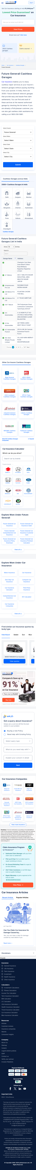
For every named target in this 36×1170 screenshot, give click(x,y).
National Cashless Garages (26, 431)
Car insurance (7, 82)
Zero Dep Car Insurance (9, 580)
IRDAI (3, 1097)
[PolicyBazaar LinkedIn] (20, 1088)
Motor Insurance (9, 572)
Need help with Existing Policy (19, 734)
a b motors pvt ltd (10, 293)
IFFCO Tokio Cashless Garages (26, 396)
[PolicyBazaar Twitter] (15, 1088)
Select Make (6, 136)
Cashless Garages (20, 65)
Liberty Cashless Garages (26, 413)
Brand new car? (18, 35)
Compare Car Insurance (26, 580)
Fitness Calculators (10, 990)
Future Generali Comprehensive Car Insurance (9, 533)
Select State (6, 144)
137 (25, 347)
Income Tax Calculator (9, 993)
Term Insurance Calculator (10, 996)
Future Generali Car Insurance (9, 524)
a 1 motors (8, 275)
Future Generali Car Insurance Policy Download (9, 541)
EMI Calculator (6, 999)
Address (20, 258)
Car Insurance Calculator (9, 589)
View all (17, 549)
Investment (7, 974)
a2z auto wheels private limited (10, 340)
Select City (6, 152)
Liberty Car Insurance (29, 816)
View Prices (18, 29)
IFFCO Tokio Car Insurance (7, 816)
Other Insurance (9, 979)
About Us (5, 1042)
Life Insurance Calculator (10, 1004)
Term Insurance (9, 971)
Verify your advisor (8, 1059)
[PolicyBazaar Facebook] (10, 1088)
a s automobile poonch (10, 331)
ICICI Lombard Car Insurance (29, 803)
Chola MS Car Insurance (18, 789)
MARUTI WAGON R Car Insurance (14, 657)
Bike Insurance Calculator (10, 1015)
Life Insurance (8, 968)
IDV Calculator (26, 597)
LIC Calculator (6, 1001)
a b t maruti (9, 304)
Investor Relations (7, 1062)
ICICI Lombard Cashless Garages (10, 396)
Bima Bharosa (10, 1097)
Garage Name (7, 258)
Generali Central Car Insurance (7, 804)
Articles (4, 1023)
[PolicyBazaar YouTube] (25, 1088)
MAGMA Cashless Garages (9, 431)
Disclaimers (6, 953)
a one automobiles (9, 324)
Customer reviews (7, 1026)
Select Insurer (7, 128)
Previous (9, 347)
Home (3, 65)
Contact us (5, 1056)
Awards (4, 1031)
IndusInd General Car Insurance (18, 817)
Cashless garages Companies (10, 439)
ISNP (3, 1053)
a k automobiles (9, 314)
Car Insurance (10, 65)
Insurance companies (8, 1029)
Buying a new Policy (15, 731)
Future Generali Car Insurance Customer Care (26, 533)
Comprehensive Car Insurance (9, 597)
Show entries (12, 247)
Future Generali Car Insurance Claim (26, 524)
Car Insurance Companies (9, 605)
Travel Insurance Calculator (10, 1010)
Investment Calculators (11, 987)
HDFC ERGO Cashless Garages (26, 378)
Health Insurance (9, 977)
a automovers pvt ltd (9, 286)
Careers (4, 1048)
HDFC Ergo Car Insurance (18, 803)
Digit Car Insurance (29, 789)
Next (28, 347)
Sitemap (4, 1045)
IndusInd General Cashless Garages (10, 413)
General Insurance (10, 966)
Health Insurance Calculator (11, 1007)
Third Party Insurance (26, 589)
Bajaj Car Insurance (7, 789)
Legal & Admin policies (9, 1051)
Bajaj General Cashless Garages (10, 378)
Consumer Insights (8, 1034)
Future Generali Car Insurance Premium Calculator (26, 541)
